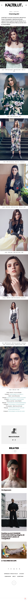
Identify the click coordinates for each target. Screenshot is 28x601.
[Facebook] (8, 568)
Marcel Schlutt (14, 437)
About (14, 576)
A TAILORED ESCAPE (8, 561)
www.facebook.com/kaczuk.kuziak (16, 407)
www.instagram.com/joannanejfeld (16, 404)
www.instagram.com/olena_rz (16, 394)
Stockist (21, 573)
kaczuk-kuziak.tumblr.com (14, 409)
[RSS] (16, 568)
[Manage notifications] (25, 598)
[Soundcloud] (13, 568)
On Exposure (6, 490)
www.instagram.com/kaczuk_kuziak (16, 411)
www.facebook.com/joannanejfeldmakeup (16, 402)
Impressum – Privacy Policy (11, 573)
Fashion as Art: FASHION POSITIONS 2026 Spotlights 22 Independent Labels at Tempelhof (12, 536)
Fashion (10, 11)
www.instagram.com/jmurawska (16, 399)
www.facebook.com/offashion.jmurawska (16, 397)
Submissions (8, 576)
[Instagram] (11, 568)
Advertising (20, 576)
